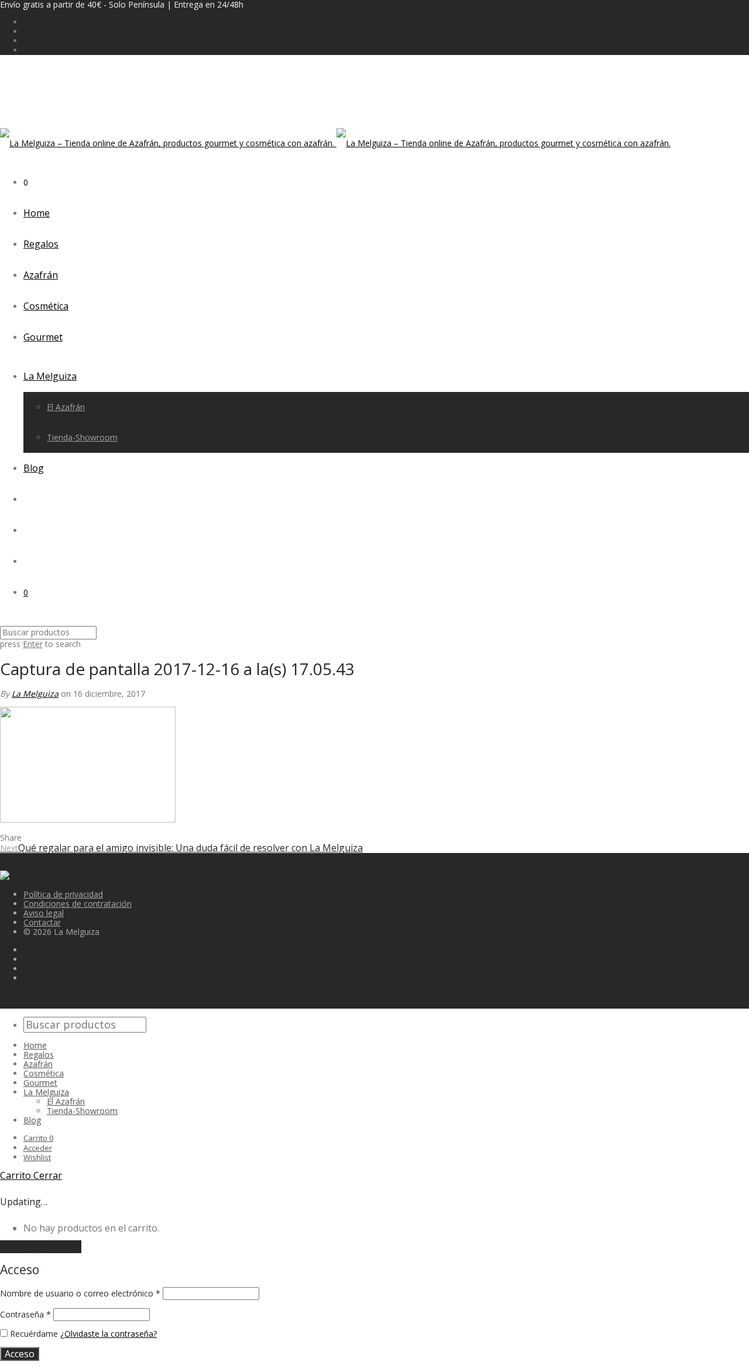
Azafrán (40, 275)
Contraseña (25, 1314)
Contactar (42, 922)
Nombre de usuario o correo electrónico (80, 1293)
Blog (33, 468)
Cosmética (45, 306)
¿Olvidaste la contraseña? (108, 1333)
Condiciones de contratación (77, 903)
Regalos (41, 244)
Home (36, 213)
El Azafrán (66, 406)
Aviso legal (43, 913)
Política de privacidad (63, 894)
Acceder (37, 1148)
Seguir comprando (40, 1246)
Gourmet (43, 337)
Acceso (20, 1353)
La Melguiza (50, 376)
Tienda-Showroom (82, 437)
